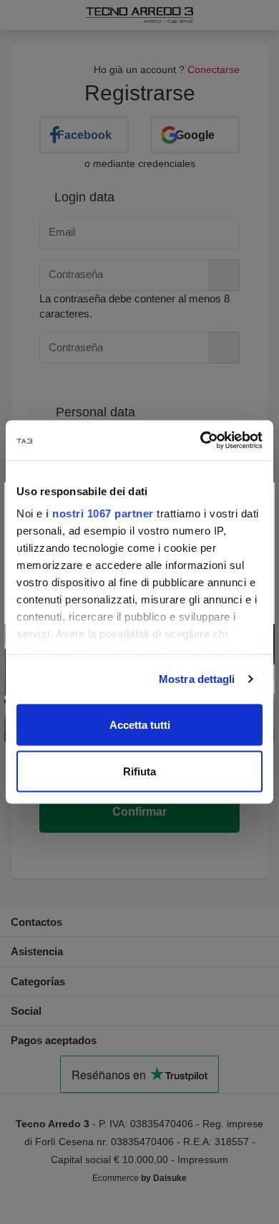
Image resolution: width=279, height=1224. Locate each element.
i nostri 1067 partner (100, 513)
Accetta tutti (139, 724)
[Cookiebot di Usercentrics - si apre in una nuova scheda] (201, 440)
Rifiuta (139, 771)
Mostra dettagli (197, 679)
